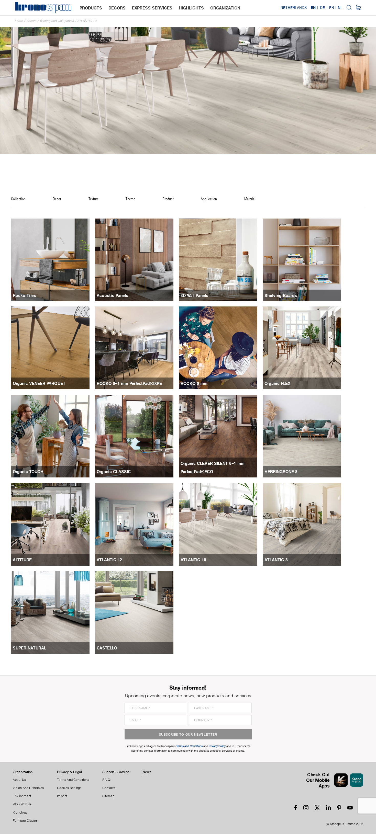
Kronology (20, 812)
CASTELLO (107, 648)
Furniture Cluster (25, 821)
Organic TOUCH (28, 472)
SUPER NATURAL (29, 648)
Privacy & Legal (69, 771)
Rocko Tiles (24, 295)
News (147, 771)
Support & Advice (116, 771)
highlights (191, 8)
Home (19, 21)
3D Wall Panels (194, 295)
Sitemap (108, 796)
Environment (22, 796)
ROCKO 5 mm (194, 383)
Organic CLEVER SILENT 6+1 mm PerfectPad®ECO (213, 467)
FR (331, 8)
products (91, 8)
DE (322, 8)
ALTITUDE (22, 560)
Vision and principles (28, 788)
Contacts (108, 788)
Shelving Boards (280, 295)
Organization (23, 771)
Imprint (62, 796)
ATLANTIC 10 (87, 21)
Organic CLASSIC (114, 472)
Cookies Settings (69, 788)
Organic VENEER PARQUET (39, 383)
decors (117, 8)
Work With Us (22, 804)
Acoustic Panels (112, 295)
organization (225, 8)
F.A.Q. (106, 780)
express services (152, 8)
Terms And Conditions (73, 780)
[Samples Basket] (358, 7)
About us (19, 780)
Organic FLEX (277, 383)
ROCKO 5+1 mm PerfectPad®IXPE (129, 383)
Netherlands (294, 8)
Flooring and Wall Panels (57, 21)
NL (340, 8)
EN (313, 8)
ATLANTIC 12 (109, 560)
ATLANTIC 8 (276, 560)
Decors (31, 21)
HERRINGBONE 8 (280, 472)
